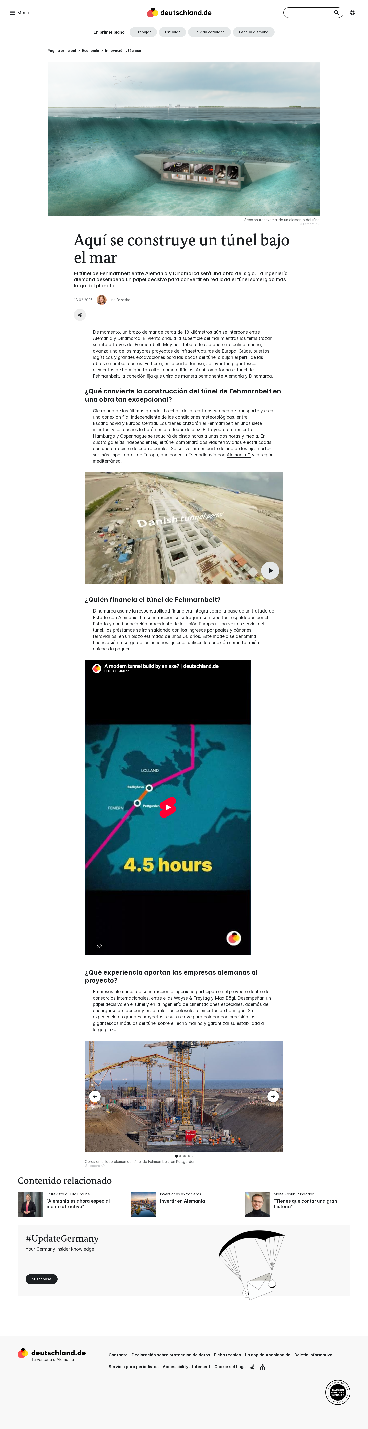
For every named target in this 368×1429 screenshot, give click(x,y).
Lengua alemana (253, 32)
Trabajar (143, 32)
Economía (90, 50)
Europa (229, 351)
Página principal (62, 50)
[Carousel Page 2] (180, 1156)
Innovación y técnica (123, 50)
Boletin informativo (313, 1354)
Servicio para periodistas (134, 1366)
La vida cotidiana (209, 32)
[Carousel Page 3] (184, 1156)
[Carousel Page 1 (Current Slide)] (176, 1156)
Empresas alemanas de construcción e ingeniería (144, 991)
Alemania (236, 454)
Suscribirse (41, 1279)
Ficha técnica (227, 1354)
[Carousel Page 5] (192, 1156)
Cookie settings (230, 1366)
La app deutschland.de (267, 1354)
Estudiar (172, 32)
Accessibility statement (186, 1366)
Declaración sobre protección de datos (171, 1354)
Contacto (118, 1354)
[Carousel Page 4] (189, 1156)
